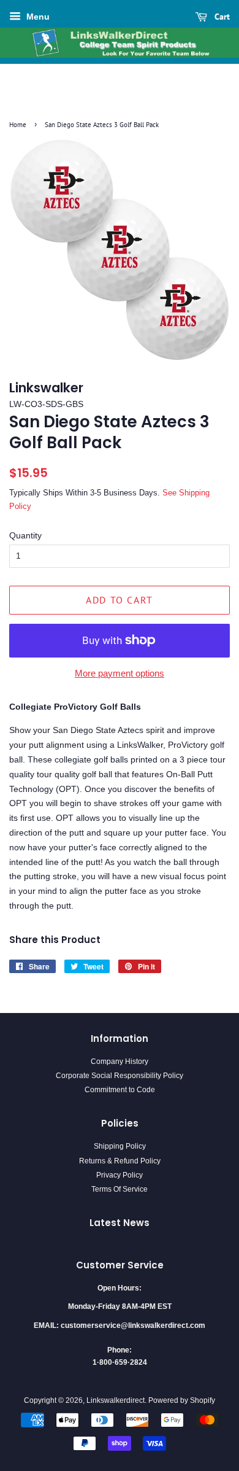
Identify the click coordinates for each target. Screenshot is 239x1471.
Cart (221, 16)
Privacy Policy (119, 1175)
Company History (119, 1061)
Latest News (119, 1222)
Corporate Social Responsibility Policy (119, 1075)
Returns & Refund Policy (120, 1161)
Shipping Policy (120, 1146)
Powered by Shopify (181, 1400)
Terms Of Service (119, 1189)
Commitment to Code (120, 1089)
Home (17, 124)
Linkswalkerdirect (115, 1400)
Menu (37, 16)
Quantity (25, 535)
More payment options (119, 673)
